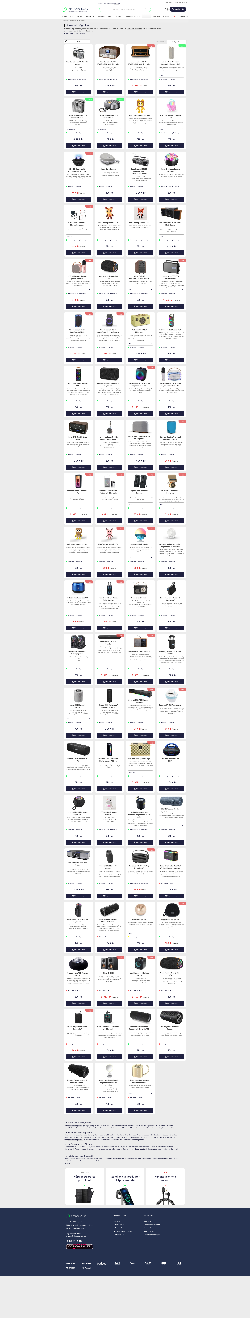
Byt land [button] (168, 2)
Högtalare (73, 20)
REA (174, 16)
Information (183, 16)
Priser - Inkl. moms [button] (180, 2)
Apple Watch (90, 16)
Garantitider (119, 1234)
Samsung (101, 16)
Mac (110, 16)
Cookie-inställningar (152, 1234)
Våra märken (119, 1228)
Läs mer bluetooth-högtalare (74, 33)
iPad (72, 16)
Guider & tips (119, 1225)
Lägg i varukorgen (79, 92)
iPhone (64, 16)
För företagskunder (151, 1228)
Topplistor (156, 16)
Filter (78, 41)
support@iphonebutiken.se (76, 1236)
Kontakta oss (149, 1231)
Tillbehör (118, 16)
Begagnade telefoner (132, 16)
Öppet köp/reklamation (153, 1225)
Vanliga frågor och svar (123, 1231)
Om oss (117, 1221)
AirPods (79, 16)
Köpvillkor (147, 1221)
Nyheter (166, 16)
